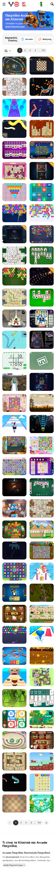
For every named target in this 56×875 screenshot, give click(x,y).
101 (43, 50)
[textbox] (8, 50)
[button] (15, 26)
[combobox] (7, 51)
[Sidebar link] (4, 4)
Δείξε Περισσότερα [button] (13, 865)
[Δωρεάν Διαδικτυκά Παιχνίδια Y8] (14, 4)
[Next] (48, 38)
